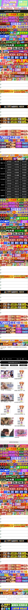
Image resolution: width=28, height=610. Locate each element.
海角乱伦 (17, 191)
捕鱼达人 (9, 178)
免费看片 (3, 195)
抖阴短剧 (17, 197)
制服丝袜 (17, 169)
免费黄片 (24, 188)
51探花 (24, 183)
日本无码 (24, 161)
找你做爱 (24, 172)
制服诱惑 (24, 191)
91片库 (9, 186)
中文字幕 (17, 167)
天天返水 (24, 180)
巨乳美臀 (24, 167)
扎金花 (16, 180)
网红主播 (17, 161)
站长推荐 (3, 173)
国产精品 (9, 161)
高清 (18, 359)
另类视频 (24, 169)
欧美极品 (17, 164)
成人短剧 (24, 194)
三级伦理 (9, 167)
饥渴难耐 (17, 172)
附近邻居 (9, 172)
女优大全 (17, 186)
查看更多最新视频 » (14, 442)
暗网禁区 (9, 191)
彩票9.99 (9, 180)
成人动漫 (24, 164)
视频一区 (3, 163)
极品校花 (9, 197)
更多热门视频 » (23, 368)
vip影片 (5, 365)
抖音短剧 (9, 183)
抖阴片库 (3, 190)
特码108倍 (14, 365)
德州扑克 (24, 178)
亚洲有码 (9, 164)
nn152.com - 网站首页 (12, 11)
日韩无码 (24, 197)
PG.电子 (23, 365)
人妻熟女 (9, 169)
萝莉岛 (24, 186)
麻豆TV (17, 183)
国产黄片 (9, 188)
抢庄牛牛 (17, 178)
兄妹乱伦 (17, 194)
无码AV (3, 184)
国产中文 (9, 194)
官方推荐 (3, 179)
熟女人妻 (17, 188)
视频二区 (3, 168)
